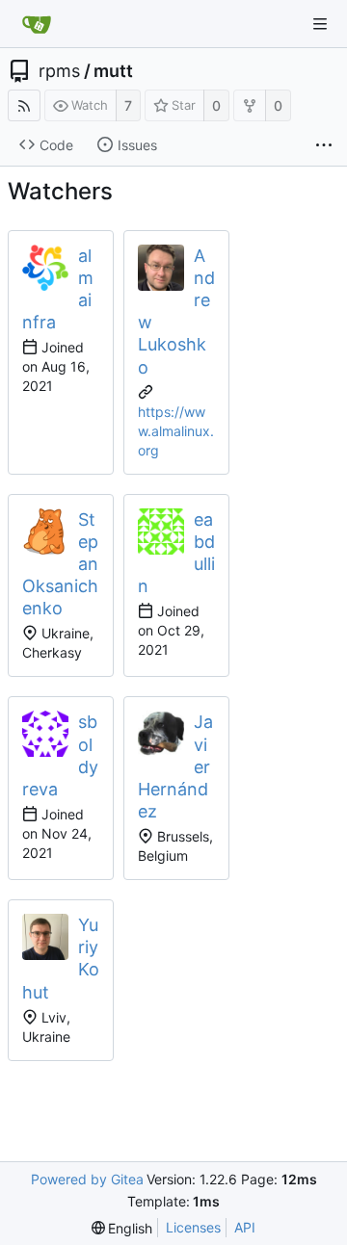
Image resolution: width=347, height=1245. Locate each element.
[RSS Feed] (24, 105)
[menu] (122, 1228)
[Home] (37, 24)
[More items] (323, 145)
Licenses (193, 1227)
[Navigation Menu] (320, 24)
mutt (113, 71)
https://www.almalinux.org (176, 430)
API (244, 1227)
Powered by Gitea (87, 1179)
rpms (59, 71)
